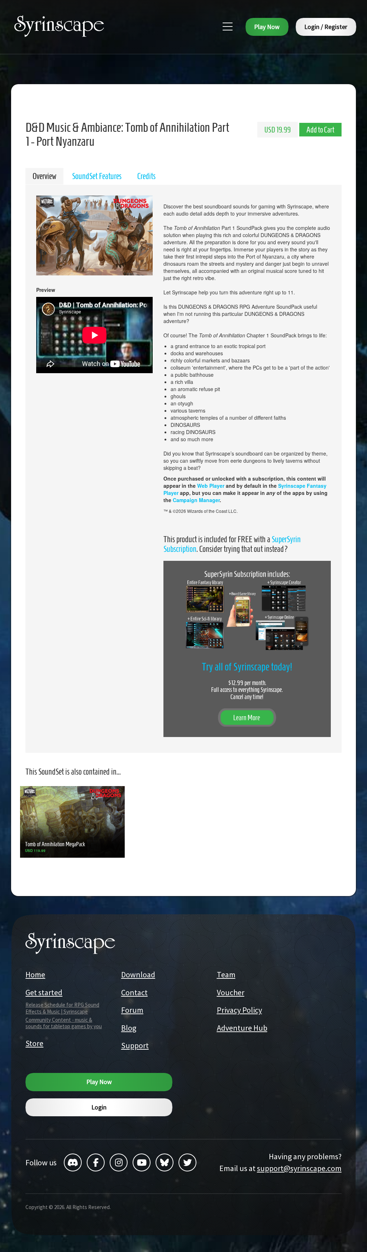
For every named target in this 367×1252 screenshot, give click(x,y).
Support (135, 1045)
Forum (132, 1010)
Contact (134, 992)
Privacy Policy (239, 1010)
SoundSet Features (96, 176)
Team (226, 974)
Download (138, 974)
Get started (43, 992)
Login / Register (325, 27)
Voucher (230, 992)
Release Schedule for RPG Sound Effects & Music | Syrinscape (62, 1008)
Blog (128, 1028)
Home (35, 974)
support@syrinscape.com (299, 1168)
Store (34, 1043)
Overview (44, 176)
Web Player (210, 485)
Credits (146, 176)
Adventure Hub (242, 1028)
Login (98, 1107)
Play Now (267, 27)
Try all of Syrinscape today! (247, 667)
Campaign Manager (196, 500)
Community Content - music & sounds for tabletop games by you (63, 1023)
